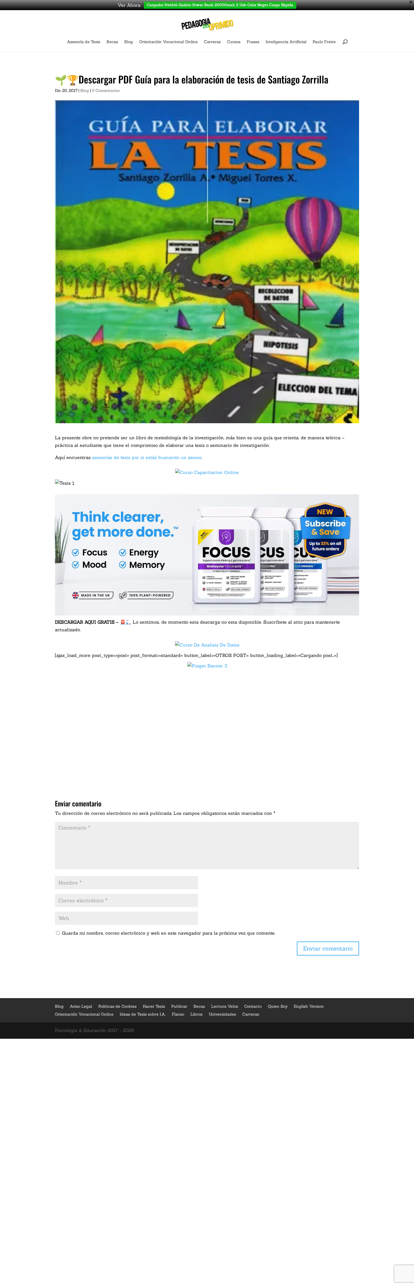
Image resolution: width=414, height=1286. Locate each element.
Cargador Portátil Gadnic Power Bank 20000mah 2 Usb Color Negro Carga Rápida (220, 5)
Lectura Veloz (224, 1006)
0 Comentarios (106, 90)
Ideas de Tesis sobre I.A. (143, 1014)
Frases (253, 42)
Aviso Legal (81, 1006)
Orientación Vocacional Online (168, 42)
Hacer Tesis (154, 1006)
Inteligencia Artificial (286, 42)
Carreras (212, 42)
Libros (196, 1014)
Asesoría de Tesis (83, 42)
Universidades (222, 1014)
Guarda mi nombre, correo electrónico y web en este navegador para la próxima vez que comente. (168, 933)
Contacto (253, 1006)
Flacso (178, 1014)
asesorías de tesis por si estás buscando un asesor (147, 457)
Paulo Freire (324, 42)
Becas (112, 42)
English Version (309, 1006)
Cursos (234, 42)
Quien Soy (278, 1006)
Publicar (179, 1006)
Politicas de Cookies (117, 1006)
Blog (128, 42)
